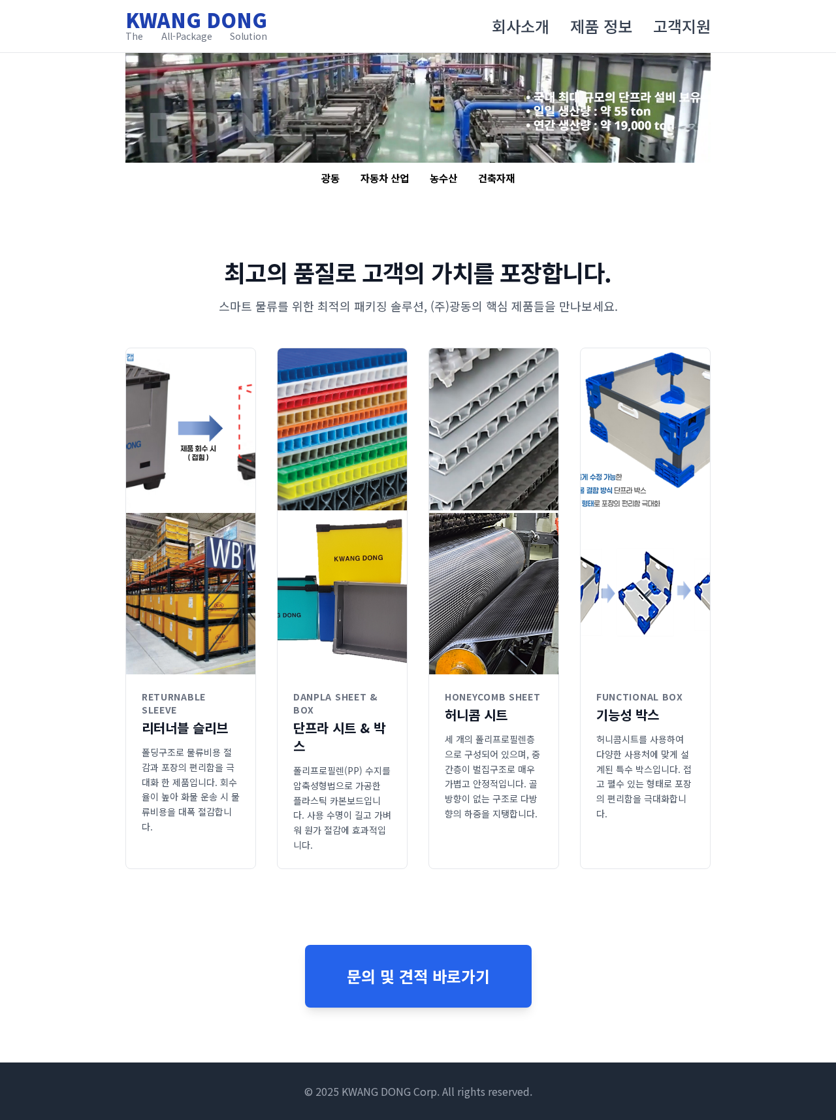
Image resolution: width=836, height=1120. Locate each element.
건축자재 (496, 178)
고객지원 (682, 26)
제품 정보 (601, 26)
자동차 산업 (385, 178)
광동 (330, 178)
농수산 (443, 178)
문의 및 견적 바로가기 (418, 975)
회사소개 (520, 26)
